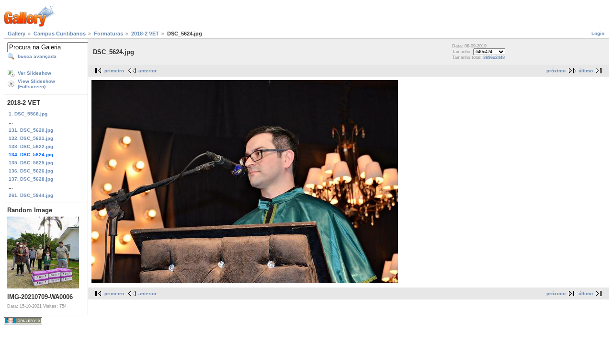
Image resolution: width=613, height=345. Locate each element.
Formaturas (108, 33)
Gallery (16, 33)
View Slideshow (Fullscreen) (36, 84)
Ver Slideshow (34, 73)
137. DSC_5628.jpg (31, 179)
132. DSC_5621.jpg (31, 138)
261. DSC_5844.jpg (31, 195)
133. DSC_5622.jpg (31, 146)
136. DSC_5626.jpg (31, 170)
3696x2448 (494, 57)
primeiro (114, 70)
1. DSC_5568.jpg (28, 113)
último (586, 70)
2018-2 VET (145, 33)
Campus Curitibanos (60, 33)
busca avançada (37, 56)
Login (597, 33)
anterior (147, 70)
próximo (556, 70)
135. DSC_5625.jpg (31, 162)
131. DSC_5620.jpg (31, 130)
